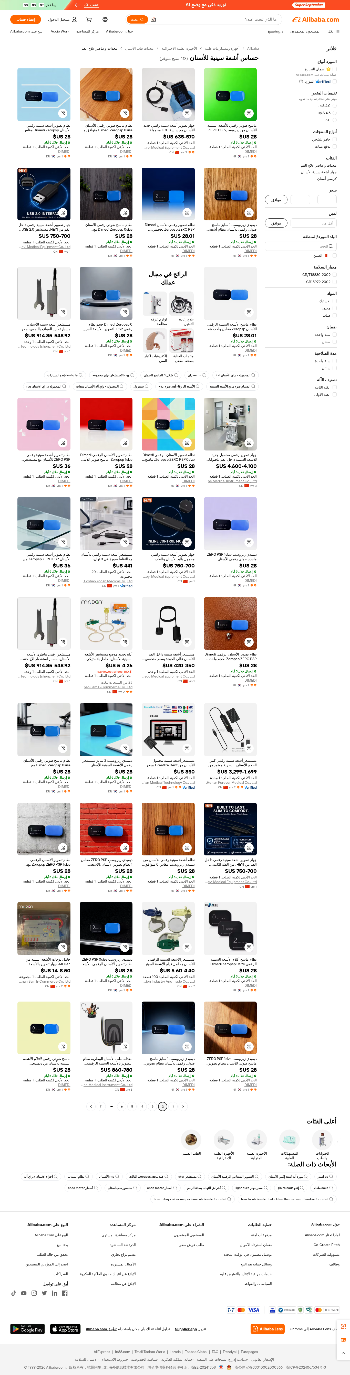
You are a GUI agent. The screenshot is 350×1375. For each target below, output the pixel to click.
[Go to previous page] (183, 1106)
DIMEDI (250, 151)
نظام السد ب (76, 1176)
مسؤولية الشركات (326, 1254)
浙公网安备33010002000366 (259, 1367)
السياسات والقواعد (258, 1284)
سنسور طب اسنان (120, 1188)
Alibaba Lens (320, 1329)
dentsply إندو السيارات (62, 375)
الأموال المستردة (123, 1264)
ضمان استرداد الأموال (256, 1245)
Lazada (175, 1352)
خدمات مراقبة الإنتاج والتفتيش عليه (246, 1274)
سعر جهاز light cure (249, 1188)
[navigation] (301, 578)
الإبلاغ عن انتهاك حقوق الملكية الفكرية (108, 1274)
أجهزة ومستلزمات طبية (222, 48)
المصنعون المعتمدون (189, 1235)
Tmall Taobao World (150, 1352)
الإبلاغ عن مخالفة (123, 1284)
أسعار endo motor (80, 1188)
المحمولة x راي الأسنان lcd (233, 375)
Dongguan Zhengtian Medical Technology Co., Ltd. (168, 782)
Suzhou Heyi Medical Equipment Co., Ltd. (43, 247)
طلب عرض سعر (191, 1245)
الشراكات (61, 1274)
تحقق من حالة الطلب (52, 1254)
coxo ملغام (321, 1188)
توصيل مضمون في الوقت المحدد (248, 1254)
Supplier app (186, 1329)
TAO (215, 1352)
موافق (276, 200)
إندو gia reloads (288, 1188)
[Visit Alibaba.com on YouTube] (24, 1293)
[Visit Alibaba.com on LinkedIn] (55, 1293)
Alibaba (253, 48)
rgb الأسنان (106, 1176)
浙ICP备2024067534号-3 (306, 1367)
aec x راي (194, 375)
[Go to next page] (91, 1106)
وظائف (334, 1264)
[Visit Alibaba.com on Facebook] (65, 1293)
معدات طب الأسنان (139, 48)
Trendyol (229, 1352)
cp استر (323, 1176)
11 (101, 1106)
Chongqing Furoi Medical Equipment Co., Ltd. (168, 147)
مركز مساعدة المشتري (118, 1235)
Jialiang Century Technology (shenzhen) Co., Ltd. (43, 346)
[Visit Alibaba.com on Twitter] (44, 1293)
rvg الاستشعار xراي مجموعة (110, 375)
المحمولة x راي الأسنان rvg (43, 386)
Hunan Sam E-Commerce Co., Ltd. (106, 687)
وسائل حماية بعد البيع (256, 1264)
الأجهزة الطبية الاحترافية (179, 48)
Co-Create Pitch (327, 1245)
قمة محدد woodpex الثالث (146, 1176)
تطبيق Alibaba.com (101, 1329)
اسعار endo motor (159, 1188)
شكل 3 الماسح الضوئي (158, 375)
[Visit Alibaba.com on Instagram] (34, 1293)
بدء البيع (62, 1245)
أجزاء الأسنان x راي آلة (38, 1176)
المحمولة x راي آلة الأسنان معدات (97, 386)
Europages (249, 1352)
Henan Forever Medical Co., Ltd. (231, 782)
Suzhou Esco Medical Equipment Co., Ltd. (168, 676)
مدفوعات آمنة (261, 1235)
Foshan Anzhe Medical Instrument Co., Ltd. (230, 481)
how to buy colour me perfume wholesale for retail (190, 1199)
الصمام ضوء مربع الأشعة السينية (230, 386)
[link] (343, 1326)
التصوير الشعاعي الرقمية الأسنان (232, 1176)
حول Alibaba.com (325, 1224)
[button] (153, 19)
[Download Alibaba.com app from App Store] (65, 1329)
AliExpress (102, 1352)
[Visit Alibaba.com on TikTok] (14, 1293)
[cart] (88, 20)
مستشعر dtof (187, 1176)
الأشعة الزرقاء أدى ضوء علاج (177, 386)
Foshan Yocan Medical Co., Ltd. (107, 581)
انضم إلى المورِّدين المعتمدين (46, 1264)
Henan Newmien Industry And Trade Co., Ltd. (168, 981)
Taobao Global (196, 1352)
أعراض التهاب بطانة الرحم (204, 1188)
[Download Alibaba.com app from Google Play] (27, 1329)
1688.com (122, 1352)
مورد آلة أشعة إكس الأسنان (286, 1176)
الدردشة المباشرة (123, 1245)
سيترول (138, 386)
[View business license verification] (221, 1367)
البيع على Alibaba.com (51, 1235)
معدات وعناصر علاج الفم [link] (99, 48)
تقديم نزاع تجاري (123, 1254)
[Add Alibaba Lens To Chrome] (268, 1329)
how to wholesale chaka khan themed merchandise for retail (284, 1199)
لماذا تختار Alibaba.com (322, 1235)
